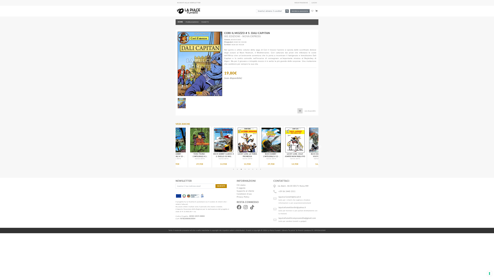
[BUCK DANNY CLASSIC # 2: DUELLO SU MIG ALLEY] (187, 140)
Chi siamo (241, 185)
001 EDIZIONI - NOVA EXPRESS (242, 36)
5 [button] (249, 169)
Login (314, 2)
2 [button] (237, 169)
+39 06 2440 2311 (287, 191)
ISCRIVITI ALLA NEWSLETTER (189, 2)
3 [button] (241, 169)
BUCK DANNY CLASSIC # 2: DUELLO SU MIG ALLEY (187, 156)
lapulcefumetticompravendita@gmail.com (297, 218)
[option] (187, 146)
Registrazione (301, 2)
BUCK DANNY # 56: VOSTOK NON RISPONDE (282, 156)
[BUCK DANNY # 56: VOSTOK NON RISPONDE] (282, 140)
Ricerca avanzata (300, 11)
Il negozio (241, 188)
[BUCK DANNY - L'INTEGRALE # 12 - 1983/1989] (234, 140)
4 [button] (245, 169)
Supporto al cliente (245, 191)
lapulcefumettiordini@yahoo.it (292, 207)
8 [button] (260, 169)
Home (180, 22)
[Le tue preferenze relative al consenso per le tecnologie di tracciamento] (489, 273)
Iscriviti (221, 186)
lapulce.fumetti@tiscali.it (290, 197)
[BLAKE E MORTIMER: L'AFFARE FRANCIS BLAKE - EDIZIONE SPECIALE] (306, 140)
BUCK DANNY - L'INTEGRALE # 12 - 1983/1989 (234, 156)
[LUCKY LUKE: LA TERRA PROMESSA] (210, 140)
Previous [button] (173, 146)
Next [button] (320, 146)
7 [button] (256, 169)
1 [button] (233, 169)
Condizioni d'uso (244, 194)
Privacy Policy (243, 197)
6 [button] (253, 169)
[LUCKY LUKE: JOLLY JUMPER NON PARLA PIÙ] (258, 140)
